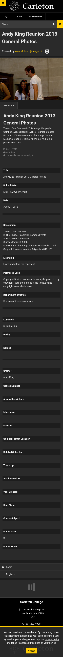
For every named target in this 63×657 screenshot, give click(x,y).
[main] (31, 313)
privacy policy (52, 639)
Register (10, 574)
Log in (6, 16)
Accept (31, 650)
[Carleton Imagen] (31, 6)
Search (60, 24)
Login (9, 567)
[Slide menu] (3, 3)
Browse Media (35, 16)
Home (19, 16)
